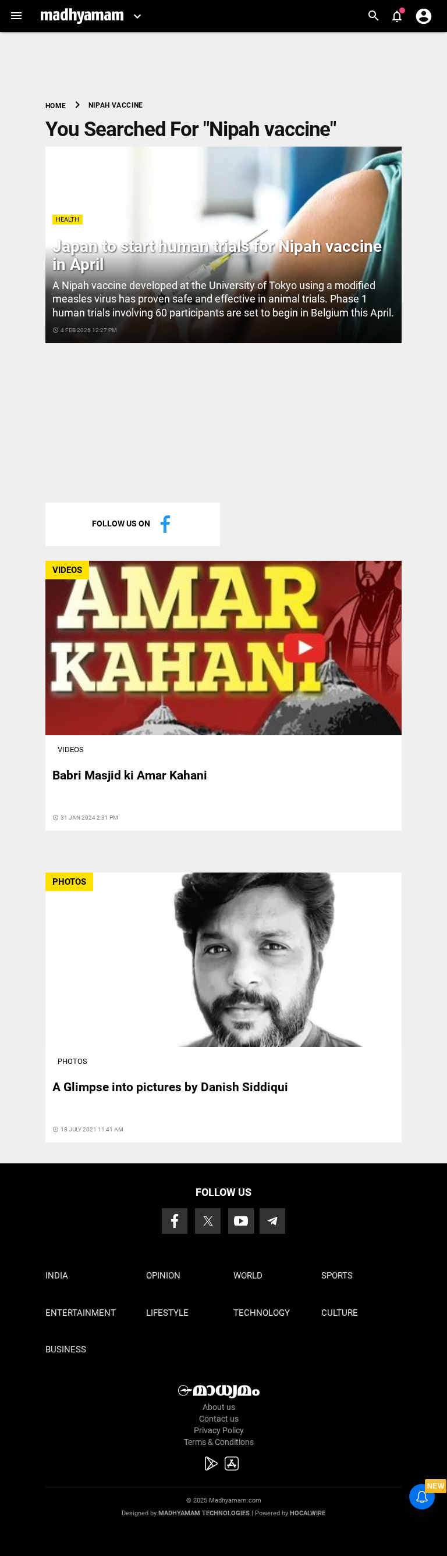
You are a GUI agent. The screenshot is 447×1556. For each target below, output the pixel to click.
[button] (16, 16)
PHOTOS (69, 882)
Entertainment (80, 1313)
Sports (337, 1275)
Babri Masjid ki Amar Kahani (129, 775)
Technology (261, 1313)
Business (65, 1349)
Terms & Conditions (219, 1442)
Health (67, 219)
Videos (71, 749)
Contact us (219, 1418)
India (56, 1275)
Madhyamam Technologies (204, 1513)
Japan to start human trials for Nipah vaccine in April (217, 255)
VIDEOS (67, 570)
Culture (339, 1313)
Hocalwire (307, 1513)
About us (219, 1407)
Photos (72, 1061)
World (247, 1275)
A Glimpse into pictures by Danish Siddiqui (170, 1087)
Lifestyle (167, 1313)
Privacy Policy (219, 1430)
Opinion (163, 1275)
